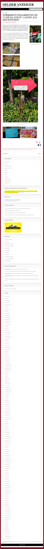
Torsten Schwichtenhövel (10, 22)
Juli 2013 (6, 521)
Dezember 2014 (8, 485)
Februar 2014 (7, 506)
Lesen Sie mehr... (21, 192)
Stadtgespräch (7, 178)
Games (6, 163)
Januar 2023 (7, 315)
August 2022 (7, 323)
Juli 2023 (6, 306)
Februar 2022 (7, 332)
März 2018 (7, 404)
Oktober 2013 (7, 515)
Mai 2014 (7, 500)
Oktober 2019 (7, 368)
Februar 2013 (7, 532)
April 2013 (7, 527)
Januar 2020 (7, 362)
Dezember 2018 (8, 387)
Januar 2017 (7, 434)
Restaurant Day (34, 148)
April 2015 (7, 476)
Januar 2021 (7, 345)
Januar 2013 (7, 534)
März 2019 (7, 381)
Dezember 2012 (8, 536)
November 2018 (8, 389)
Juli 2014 (6, 496)
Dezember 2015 (8, 459)
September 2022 (8, 321)
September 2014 (8, 491)
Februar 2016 (7, 455)
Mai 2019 (7, 377)
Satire (6, 174)
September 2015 (8, 466)
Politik (6, 172)
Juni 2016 (7, 447)
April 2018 (7, 402)
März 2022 (7, 330)
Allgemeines (7, 161)
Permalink (30, 149)
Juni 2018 (7, 398)
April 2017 (7, 428)
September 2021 (8, 336)
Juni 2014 (7, 498)
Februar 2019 (7, 383)
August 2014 (7, 493)
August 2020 (7, 349)
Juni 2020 (7, 351)
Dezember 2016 (8, 436)
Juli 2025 (6, 298)
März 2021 (7, 343)
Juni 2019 (7, 374)
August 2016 (7, 445)
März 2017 (7, 430)
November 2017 (8, 413)
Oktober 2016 (7, 440)
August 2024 (7, 300)
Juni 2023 (7, 308)
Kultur (6, 170)
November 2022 (8, 317)
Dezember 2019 (8, 364)
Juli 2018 (6, 396)
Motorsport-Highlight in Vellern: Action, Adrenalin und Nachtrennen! (17, 208)
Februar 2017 (7, 432)
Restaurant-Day (17, 25)
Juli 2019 (6, 372)
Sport (6, 176)
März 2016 (7, 453)
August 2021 (7, 338)
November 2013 (8, 513)
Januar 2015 (7, 483)
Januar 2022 (7, 334)
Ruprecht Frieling (8, 279)
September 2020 (8, 347)
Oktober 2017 (7, 415)
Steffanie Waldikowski (7, 149)
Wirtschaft (7, 183)
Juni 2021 (7, 340)
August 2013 (7, 519)
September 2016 (8, 442)
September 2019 (8, 370)
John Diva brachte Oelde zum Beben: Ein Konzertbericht (15, 212)
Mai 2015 (7, 474)
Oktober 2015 (7, 464)
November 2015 (8, 462)
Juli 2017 (6, 421)
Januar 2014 (7, 508)
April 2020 (7, 355)
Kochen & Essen (15, 148)
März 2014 (7, 504)
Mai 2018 (7, 400)
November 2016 (8, 438)
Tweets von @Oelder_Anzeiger (10, 288)
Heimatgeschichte (8, 166)
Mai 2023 (7, 311)
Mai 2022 (7, 328)
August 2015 (7, 468)
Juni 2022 (7, 326)
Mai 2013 (7, 525)
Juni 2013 (7, 523)
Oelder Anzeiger (18, 4)
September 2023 (8, 304)
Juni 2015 (7, 472)
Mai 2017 (7, 425)
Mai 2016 (7, 449)
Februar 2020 (7, 360)
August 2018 (7, 394)
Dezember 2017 (8, 411)
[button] (38, 145)
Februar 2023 (7, 313)
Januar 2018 (7, 408)
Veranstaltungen (22, 148)
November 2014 (8, 487)
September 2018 (8, 391)
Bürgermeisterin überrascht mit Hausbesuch (13, 210)
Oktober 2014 (7, 489)
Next (39, 153)
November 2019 (8, 366)
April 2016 (7, 451)
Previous (5, 153)
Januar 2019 (7, 385)
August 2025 (7, 296)
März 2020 (7, 357)
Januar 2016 (7, 457)
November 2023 (8, 302)
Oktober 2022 (7, 319)
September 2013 (8, 517)
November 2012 (8, 538)
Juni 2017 (7, 423)
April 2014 (7, 502)
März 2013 (7, 530)
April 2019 (7, 379)
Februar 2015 (7, 481)
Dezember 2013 (8, 510)
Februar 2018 (7, 406)
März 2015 (7, 479)
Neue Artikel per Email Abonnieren (11, 201)
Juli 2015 (6, 470)
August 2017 (7, 419)
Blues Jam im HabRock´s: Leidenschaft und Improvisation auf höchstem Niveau (19, 214)
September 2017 (8, 417)
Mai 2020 (7, 353)
